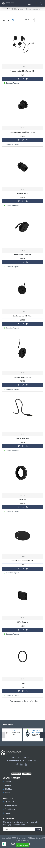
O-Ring (22, 683)
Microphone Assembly (22, 255)
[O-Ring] (22, 656)
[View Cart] (42, 3)
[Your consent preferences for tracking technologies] (4, 844)
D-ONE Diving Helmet (17, 9)
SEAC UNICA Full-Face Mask (36, 731)
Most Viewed (8, 724)
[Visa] (13, 844)
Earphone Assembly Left (22, 377)
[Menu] (30, 3)
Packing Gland (22, 193)
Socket (13, 730)
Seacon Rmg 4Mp (22, 438)
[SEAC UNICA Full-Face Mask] (27, 733)
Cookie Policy (27, 773)
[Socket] (7, 733)
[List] (8, 20)
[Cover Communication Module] (22, 534)
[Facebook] (17, 764)
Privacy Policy (16, 773)
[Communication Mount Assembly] (22, 44)
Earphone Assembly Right (22, 316)
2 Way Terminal (22, 622)
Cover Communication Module (22, 561)
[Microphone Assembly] (22, 228)
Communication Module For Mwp (22, 132)
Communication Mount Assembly (22, 71)
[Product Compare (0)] (12, 19)
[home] (7, 9)
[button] (18, 79)
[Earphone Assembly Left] (22, 350)
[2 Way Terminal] (22, 595)
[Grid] (4, 20)
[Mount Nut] (22, 473)
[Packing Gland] (22, 167)
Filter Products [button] (23, 845)
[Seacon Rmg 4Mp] (22, 412)
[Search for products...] (36, 3)
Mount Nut (22, 500)
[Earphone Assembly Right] (22, 289)
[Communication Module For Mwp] (22, 105)
